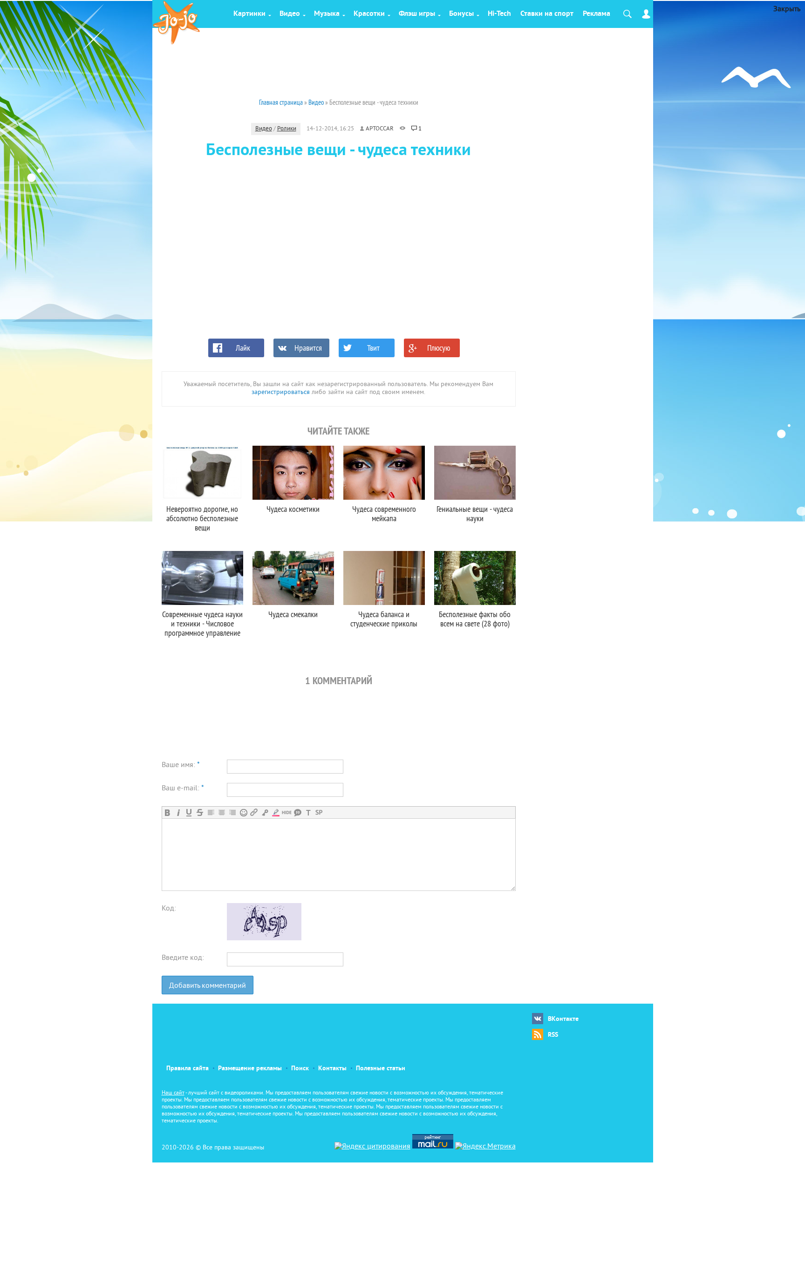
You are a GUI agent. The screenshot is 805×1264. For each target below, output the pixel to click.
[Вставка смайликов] (243, 812)
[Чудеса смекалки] (293, 578)
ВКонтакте (563, 1019)
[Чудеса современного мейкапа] (384, 473)
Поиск (300, 1069)
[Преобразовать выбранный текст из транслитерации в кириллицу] (308, 812)
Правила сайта (187, 1069)
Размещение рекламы (250, 1069)
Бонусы (461, 14)
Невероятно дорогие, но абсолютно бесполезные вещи (202, 518)
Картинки (249, 14)
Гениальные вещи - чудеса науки (475, 513)
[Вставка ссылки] (254, 812)
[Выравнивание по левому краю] (210, 812)
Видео (290, 14)
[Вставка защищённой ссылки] (264, 812)
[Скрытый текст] (286, 812)
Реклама (596, 14)
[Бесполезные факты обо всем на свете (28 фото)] (475, 578)
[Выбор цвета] (275, 812)
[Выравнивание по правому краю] (232, 812)
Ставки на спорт (546, 14)
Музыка (327, 14)
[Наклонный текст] (178, 812)
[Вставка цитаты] (297, 812)
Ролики (286, 129)
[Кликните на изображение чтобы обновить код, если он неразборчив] (264, 938)
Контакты (332, 1069)
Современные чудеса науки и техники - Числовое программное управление (202, 623)
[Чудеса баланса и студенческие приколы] (384, 578)
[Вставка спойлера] (319, 812)
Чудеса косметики (293, 508)
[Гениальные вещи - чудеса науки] (475, 473)
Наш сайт (173, 1093)
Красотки (369, 14)
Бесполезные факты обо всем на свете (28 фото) (475, 619)
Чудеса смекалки (293, 614)
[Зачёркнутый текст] (199, 812)
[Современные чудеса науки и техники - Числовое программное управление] (202, 578)
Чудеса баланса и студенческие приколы (383, 619)
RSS (553, 1035)
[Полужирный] (167, 812)
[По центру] (221, 812)
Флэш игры (417, 14)
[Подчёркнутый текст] (189, 812)
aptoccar (380, 129)
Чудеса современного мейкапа (384, 513)
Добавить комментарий (207, 986)
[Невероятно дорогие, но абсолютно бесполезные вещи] (202, 473)
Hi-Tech (499, 14)
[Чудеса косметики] (293, 473)
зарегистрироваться (281, 392)
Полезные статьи (380, 1069)
